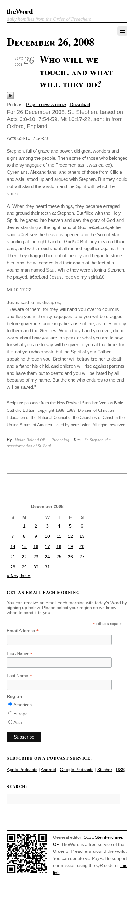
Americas (22, 704)
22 (24, 556)
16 (35, 546)
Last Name (19, 676)
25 (58, 556)
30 (35, 566)
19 (70, 546)
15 (24, 546)
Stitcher (104, 769)
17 (47, 546)
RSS (120, 769)
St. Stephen (93, 440)
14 (12, 546)
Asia (17, 722)
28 (12, 566)
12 (70, 536)
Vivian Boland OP (30, 440)
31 (47, 566)
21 (12, 556)
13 (81, 536)
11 (59, 536)
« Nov (12, 575)
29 (24, 566)
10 (47, 536)
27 (81, 556)
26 (70, 556)
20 (81, 546)
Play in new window (46, 104)
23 (35, 556)
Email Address (23, 631)
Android (48, 769)
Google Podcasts (76, 769)
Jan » (25, 575)
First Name (19, 653)
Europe (20, 713)
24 (47, 556)
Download (80, 104)
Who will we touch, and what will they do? (76, 71)
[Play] (10, 97)
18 (58, 546)
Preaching (60, 440)
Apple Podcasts (22, 769)
